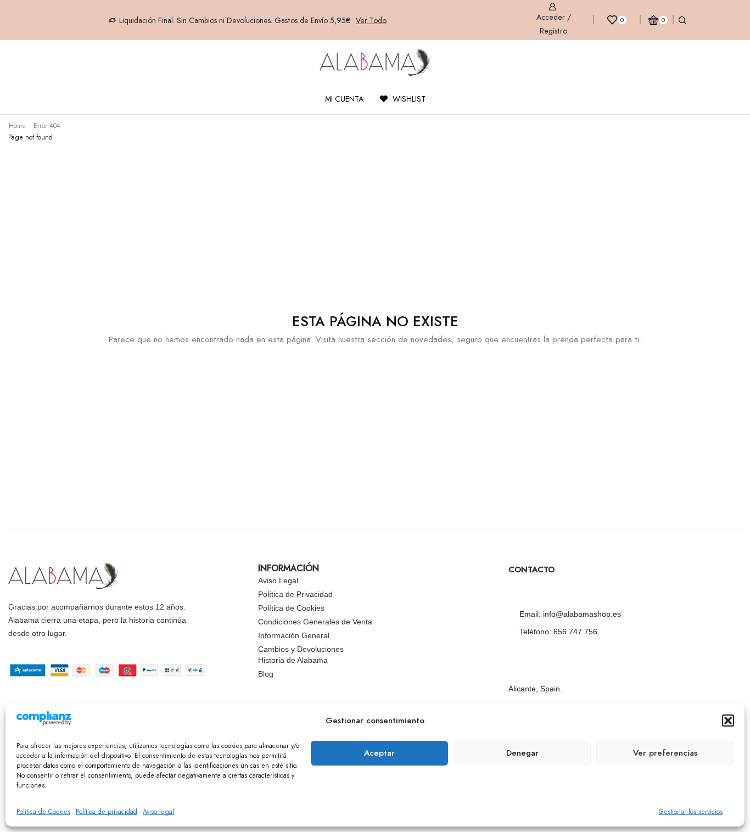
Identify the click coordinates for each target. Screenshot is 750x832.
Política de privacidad (106, 812)
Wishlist (408, 98)
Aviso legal (158, 812)
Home (17, 126)
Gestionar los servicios (691, 812)
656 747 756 (575, 631)
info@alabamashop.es (582, 614)
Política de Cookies (43, 812)
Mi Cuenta (344, 98)
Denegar (522, 753)
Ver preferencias (665, 753)
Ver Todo (371, 20)
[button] (728, 720)
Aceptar (379, 753)
